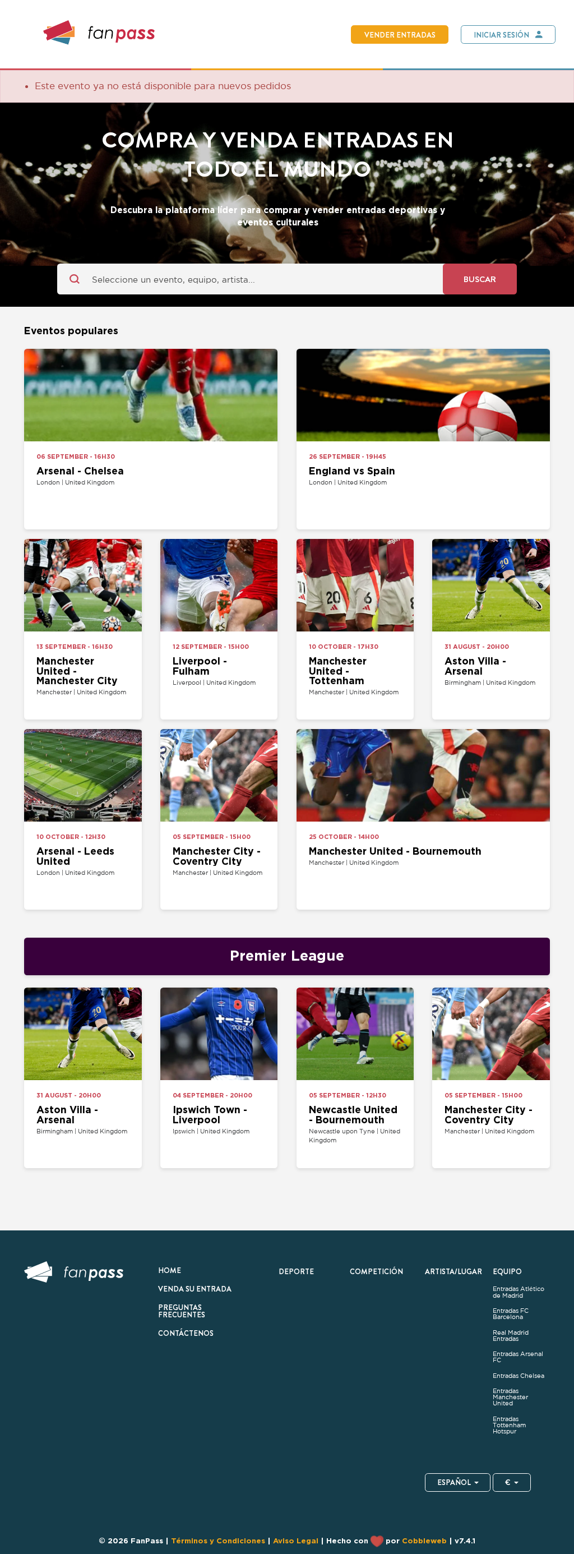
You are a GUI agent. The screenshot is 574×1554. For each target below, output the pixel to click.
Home (169, 1270)
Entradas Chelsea (519, 1376)
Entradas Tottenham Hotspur (509, 1425)
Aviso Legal (295, 1540)
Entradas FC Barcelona (511, 1314)
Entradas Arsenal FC (518, 1357)
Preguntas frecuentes (181, 1311)
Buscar (480, 279)
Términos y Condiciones (218, 1540)
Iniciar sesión (501, 34)
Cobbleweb (424, 1540)
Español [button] (454, 1482)
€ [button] (507, 1482)
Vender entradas (400, 34)
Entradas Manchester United (510, 1397)
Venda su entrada (195, 1288)
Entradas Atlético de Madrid (518, 1292)
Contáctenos (186, 1333)
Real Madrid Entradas (511, 1336)
